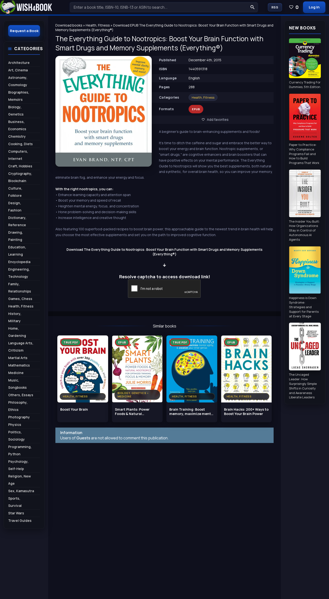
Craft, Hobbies (20, 166)
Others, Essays (20, 395)
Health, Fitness (203, 97)
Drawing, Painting (15, 236)
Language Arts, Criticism (20, 347)
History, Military (14, 317)
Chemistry (17, 136)
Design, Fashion (14, 206)
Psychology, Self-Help (18, 465)
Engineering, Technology (19, 273)
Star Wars (16, 513)
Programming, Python (20, 450)
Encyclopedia (19, 261)
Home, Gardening (17, 332)
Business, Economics (17, 125)
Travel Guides (20, 520)
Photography (19, 417)
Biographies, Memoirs (18, 96)
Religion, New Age (19, 480)
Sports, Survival (15, 502)
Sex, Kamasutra (21, 491)
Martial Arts (17, 357)
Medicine (16, 372)
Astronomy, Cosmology (17, 81)
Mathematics (19, 365)
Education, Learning (17, 251)
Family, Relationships (19, 287)
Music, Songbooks (17, 384)
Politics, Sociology (16, 436)
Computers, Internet (18, 155)
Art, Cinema (18, 70)
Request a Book (24, 30)
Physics (14, 424)
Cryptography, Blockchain (20, 177)
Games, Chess (20, 298)
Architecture (19, 62)
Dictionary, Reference (17, 221)
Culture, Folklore (15, 192)
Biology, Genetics (16, 110)
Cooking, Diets (20, 144)
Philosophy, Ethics (17, 406)
